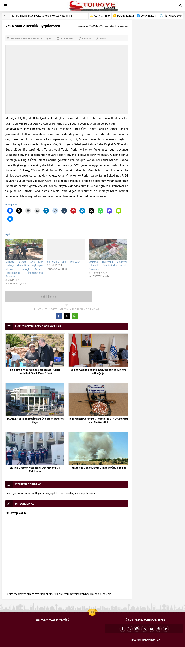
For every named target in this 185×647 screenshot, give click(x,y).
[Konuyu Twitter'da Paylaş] (67, 316)
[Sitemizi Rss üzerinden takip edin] (166, 629)
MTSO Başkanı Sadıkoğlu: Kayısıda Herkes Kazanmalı (42, 15)
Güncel (26, 38)
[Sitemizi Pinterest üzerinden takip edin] (158, 629)
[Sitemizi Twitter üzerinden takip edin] (129, 629)
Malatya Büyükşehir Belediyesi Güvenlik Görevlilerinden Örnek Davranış (108, 265)
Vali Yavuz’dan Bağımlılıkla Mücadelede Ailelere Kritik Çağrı (98, 371)
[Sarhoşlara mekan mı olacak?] (66, 249)
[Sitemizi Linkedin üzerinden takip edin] (144, 629)
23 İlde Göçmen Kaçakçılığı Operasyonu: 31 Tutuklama (35, 469)
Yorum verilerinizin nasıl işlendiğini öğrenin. (88, 594)
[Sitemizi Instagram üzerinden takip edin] (137, 629)
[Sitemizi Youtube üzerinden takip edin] (151, 629)
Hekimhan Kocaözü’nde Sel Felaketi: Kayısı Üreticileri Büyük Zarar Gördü (35, 371)
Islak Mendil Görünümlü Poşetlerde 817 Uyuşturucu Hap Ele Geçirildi (98, 420)
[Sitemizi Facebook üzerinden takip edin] (122, 629)
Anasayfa (82, 26)
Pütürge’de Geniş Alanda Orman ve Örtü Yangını (98, 467)
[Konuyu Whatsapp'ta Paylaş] (75, 316)
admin (103, 38)
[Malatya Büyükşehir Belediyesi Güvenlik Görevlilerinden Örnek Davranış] (108, 249)
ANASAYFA (93, 26)
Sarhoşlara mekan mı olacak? (63, 261)
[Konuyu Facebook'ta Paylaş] (59, 316)
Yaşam (47, 38)
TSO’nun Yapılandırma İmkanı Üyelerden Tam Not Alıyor (35, 420)
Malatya (37, 38)
